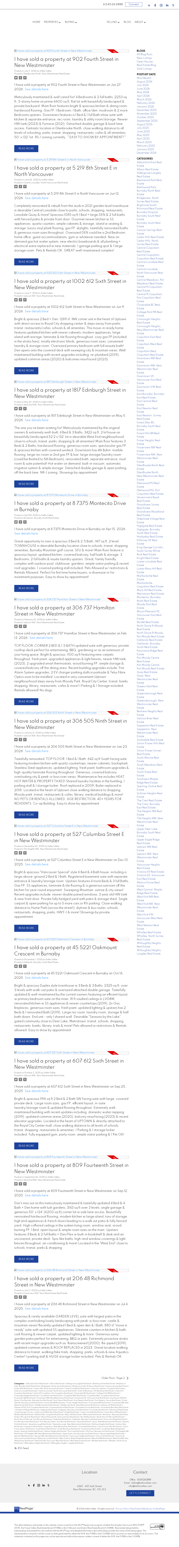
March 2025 (144, 142)
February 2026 (146, 103)
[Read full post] (71, 52)
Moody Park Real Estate (30, 1417)
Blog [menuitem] (127, 22)
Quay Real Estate (84, 1422)
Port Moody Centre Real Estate (26, 1422)
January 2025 (145, 149)
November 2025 (147, 114)
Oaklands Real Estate (62, 1419)
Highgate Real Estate (49, 1410)
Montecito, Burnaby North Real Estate (41, 518)
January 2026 (145, 106)
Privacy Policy (122, 1509)
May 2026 (143, 92)
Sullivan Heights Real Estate (55, 1431)
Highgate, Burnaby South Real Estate (74, 1410)
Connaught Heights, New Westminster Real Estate (150, 330)
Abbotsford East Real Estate (37, 1384)
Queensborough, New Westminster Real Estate (72, 1424)
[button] (149, 5)
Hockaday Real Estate (99, 1410)
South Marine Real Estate (46, 1429)
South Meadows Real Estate (69, 1429)
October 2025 (145, 117)
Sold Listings (144, 69)
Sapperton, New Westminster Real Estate (60, 1426)
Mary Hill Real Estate (73, 1414)
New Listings (144, 58)
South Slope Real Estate (91, 1429)
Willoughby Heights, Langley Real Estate (67, 1443)
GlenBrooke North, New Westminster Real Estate (46, 74)
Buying (69, 22)
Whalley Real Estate (100, 1441)
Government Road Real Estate (62, 1407)
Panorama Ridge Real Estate (115, 1419)
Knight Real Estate (72, 1412)
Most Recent (144, 78)
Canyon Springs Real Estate (117, 1386)
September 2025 (147, 121)
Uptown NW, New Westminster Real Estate (43, 296)
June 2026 (143, 89)
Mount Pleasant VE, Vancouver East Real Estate (60, 1417)
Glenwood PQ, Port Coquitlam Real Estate (31, 1407)
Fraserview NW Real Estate (100, 1403)
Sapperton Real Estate (34, 1426)
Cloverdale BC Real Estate (85, 1393)
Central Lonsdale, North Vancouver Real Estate (45, 183)
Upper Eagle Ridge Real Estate (112, 1434)
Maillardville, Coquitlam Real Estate (49, 1414)
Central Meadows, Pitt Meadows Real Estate (96, 1391)
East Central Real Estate (63, 1400)
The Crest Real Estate (76, 1431)
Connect (134, 4)
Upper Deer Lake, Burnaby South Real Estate (81, 1434)
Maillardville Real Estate (24, 1414)
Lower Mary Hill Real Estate (115, 1412)
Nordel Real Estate (88, 1417)
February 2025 (146, 146)
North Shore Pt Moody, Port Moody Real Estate (33, 1419)
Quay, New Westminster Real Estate (107, 1422)
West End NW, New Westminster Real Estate (44, 405)
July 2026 (143, 85)
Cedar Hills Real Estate (23, 1388)
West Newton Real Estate (80, 1441)
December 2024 (146, 153)
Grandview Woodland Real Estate (114, 1407)
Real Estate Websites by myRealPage (147, 1509)
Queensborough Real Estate (40, 1424)
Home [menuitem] (36, 22)
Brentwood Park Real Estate (104, 1384)
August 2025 (144, 124)
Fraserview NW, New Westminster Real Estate (45, 1293)
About (139, 22)
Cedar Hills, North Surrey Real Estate (49, 1388)
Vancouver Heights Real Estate (82, 1436)
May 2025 (143, 135)
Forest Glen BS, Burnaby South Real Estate (149, 426)
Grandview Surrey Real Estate (88, 1407)
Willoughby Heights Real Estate (37, 1443)
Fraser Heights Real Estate (77, 1403)
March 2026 (144, 99)
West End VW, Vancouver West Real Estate (52, 1441)
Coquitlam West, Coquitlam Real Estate (103, 1396)
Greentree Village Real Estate (27, 1410)
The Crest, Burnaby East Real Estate (100, 1431)
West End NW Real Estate (102, 1438)
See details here (37, 89)
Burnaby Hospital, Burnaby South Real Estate (149, 216)
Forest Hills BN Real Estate (54, 1403)
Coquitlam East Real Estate (52, 1396)
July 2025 (143, 128)
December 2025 (147, 110)
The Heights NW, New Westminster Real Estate (45, 849)
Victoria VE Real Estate (105, 1436)
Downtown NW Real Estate (25, 1398)
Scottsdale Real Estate (87, 1426)
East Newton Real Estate (84, 1400)
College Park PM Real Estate (108, 1393)
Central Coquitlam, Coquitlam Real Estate (108, 1388)
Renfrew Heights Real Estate (103, 1424)
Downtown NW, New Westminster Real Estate (55, 1398)
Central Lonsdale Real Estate (26, 1391)
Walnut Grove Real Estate (47, 1438)
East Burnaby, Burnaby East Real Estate (37, 1400)
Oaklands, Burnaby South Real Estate (40, 962)
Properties (51, 22)
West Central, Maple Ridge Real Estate (75, 1438)
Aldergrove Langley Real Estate (79, 1384)
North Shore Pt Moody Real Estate (111, 1417)
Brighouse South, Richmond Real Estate (88, 1386)
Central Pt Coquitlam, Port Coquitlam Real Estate (53, 1393)
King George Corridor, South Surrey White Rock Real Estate (39, 1412)
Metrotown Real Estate (92, 1414)
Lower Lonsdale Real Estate (92, 1412)
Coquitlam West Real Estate (75, 1396)
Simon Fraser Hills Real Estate (110, 1426)
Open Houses (145, 61)
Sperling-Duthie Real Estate (32, 1431)
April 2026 (143, 96)
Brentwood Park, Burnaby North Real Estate (148, 191)
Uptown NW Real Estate (24, 1436)
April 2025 (143, 138)
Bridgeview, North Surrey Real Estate (56, 1386)
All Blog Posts (144, 54)
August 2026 (144, 82)
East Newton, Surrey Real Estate (108, 1400)
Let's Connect (140, 1493)
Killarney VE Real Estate (118, 1410)
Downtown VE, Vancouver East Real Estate (92, 1398)
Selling (112, 22)
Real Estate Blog (146, 65)
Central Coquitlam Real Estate (77, 1388)
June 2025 (143, 131)
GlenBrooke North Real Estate (47, 1405)
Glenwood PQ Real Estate (111, 1405)
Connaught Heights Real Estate (27, 1396)
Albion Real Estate (57, 1384)
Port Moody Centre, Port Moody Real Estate (58, 1422)
